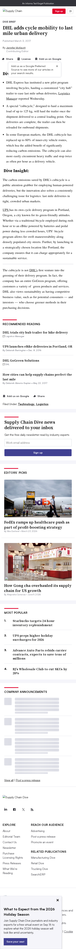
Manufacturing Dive (43, 857)
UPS (6, 210)
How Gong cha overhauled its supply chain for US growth (38, 588)
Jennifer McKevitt (16, 47)
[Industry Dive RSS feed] (32, 809)
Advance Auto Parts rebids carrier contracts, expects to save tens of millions (40, 654)
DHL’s (33, 270)
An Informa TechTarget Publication (38, 3)
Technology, (27, 404)
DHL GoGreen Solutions (21, 360)
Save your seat (15, 941)
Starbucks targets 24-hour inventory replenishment (34, 623)
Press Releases (12, 863)
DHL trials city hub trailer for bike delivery (35, 332)
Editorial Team (11, 836)
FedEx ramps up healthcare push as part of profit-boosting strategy (36, 525)
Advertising (38, 831)
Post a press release (28, 780)
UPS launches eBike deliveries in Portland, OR (37, 346)
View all (8, 780)
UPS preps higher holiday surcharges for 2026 (33, 638)
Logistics (42, 404)
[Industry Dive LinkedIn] (5, 809)
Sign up (59, 11)
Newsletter (9, 848)
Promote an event (42, 842)
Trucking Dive (39, 869)
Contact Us (10, 842)
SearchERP (38, 874)
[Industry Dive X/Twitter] (23, 809)
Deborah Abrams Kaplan (18, 383)
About (6, 831)
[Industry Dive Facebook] (14, 809)
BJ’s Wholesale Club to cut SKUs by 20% (40, 671)
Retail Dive (37, 863)
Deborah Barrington (16, 350)
